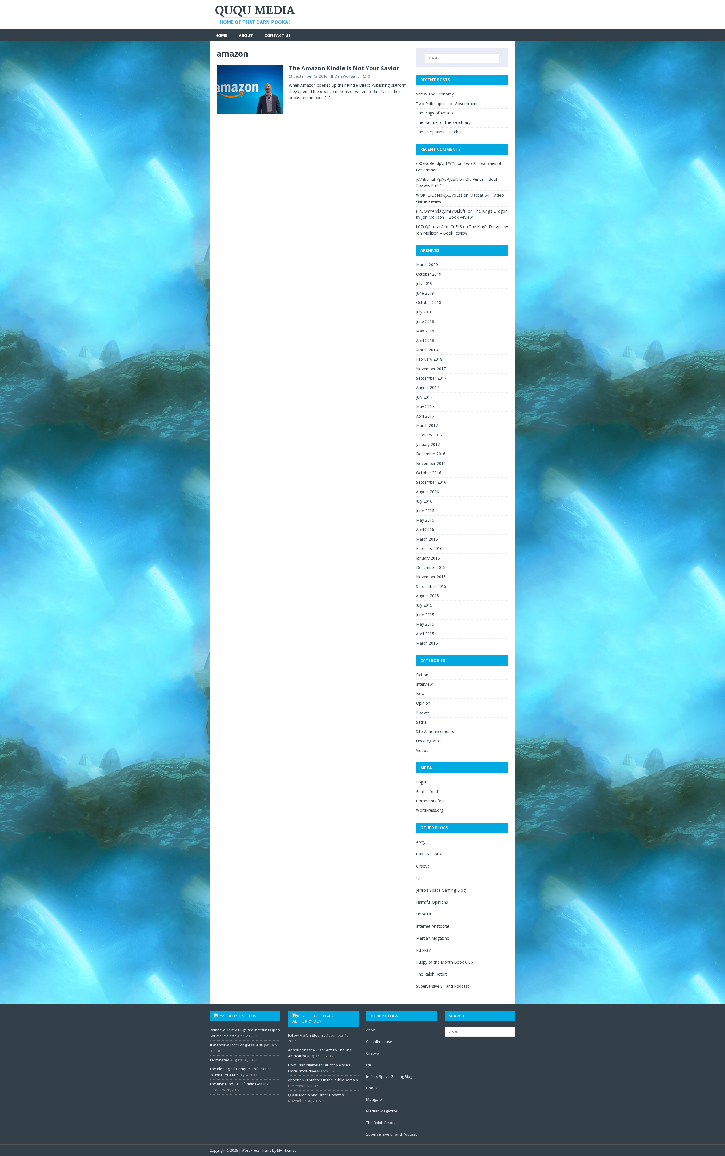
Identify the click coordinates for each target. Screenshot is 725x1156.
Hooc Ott (424, 914)
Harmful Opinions (432, 902)
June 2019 (425, 293)
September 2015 (431, 586)
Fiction (422, 674)
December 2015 (430, 567)
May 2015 (425, 624)
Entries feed (427, 791)
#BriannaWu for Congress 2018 (236, 1044)
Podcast (461, 986)
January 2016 (428, 558)
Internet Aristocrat (432, 926)
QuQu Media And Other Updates (316, 1094)
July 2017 (424, 397)
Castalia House (429, 854)
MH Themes (286, 1150)
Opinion (423, 703)
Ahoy (420, 842)
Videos (422, 750)
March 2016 (427, 539)
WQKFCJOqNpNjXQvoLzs (439, 195)
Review (422, 712)
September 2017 (431, 378)
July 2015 (424, 605)
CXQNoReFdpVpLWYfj (436, 163)
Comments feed (431, 801)
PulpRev (423, 950)
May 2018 (425, 330)
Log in (421, 782)
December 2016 (430, 453)
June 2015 (425, 614)
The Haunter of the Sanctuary (443, 122)
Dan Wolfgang (347, 76)
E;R (419, 878)
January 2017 (428, 444)
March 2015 (427, 643)
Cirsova (423, 866)
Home (221, 35)
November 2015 (431, 576)
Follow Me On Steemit (306, 1035)
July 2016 (424, 501)
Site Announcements (435, 731)
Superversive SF (430, 986)
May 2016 (425, 520)
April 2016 (425, 529)
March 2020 (427, 264)
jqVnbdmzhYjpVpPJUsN (437, 179)
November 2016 (431, 463)
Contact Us (278, 35)
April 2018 (425, 340)
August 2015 (427, 595)
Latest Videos (241, 1016)
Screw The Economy (435, 94)
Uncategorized (429, 740)
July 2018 (424, 311)
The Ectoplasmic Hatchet (439, 132)
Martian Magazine (432, 938)
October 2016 (428, 472)
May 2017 (425, 406)
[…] (327, 97)
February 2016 (429, 548)
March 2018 (427, 349)
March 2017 (427, 425)
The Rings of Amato (434, 113)
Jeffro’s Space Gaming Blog (441, 890)
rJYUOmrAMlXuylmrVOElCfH (441, 211)
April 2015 (425, 633)
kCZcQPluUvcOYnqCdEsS (439, 226)
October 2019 (428, 274)
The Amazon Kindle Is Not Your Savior (344, 68)
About (246, 35)
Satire (421, 722)
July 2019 (424, 283)
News (421, 693)
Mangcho (374, 1099)
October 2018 (428, 302)
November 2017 (431, 368)
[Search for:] (462, 58)
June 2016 (425, 510)
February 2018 (429, 359)
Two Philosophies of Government (447, 103)
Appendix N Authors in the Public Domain (323, 1079)
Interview (424, 684)
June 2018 (425, 321)
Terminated (219, 1059)
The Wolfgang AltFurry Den (314, 1018)
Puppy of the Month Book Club (444, 962)
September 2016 (431, 482)
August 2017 (427, 387)
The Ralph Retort (431, 974)
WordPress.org (429, 810)
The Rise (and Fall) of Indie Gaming (239, 1083)
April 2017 (425, 416)
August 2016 (427, 491)
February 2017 (429, 434)
